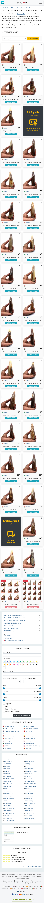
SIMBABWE (29, 748)
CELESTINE (8, 773)
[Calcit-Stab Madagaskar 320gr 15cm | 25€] (11, 558)
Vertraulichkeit (31, 874)
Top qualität (9, 638)
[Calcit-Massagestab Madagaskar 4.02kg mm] (33, 589)
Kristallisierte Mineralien (14, 620)
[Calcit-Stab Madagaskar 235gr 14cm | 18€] (11, 211)
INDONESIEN (9, 736)
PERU (28, 741)
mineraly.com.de (33, 886)
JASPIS (28, 788)
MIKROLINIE (29, 796)
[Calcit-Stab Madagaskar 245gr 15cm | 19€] (11, 337)
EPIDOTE (28, 776)
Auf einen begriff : (8, 671)
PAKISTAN (8, 743)
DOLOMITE (8, 776)
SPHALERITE (29, 813)
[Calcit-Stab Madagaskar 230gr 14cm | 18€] (33, 242)
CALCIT (7, 771)
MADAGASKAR (31, 738)
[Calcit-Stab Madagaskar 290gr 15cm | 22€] (33, 432)
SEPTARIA (29, 810)
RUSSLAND (30, 743)
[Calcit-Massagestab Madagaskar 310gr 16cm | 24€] (33, 526)
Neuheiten (7, 635)
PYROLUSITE (29, 801)
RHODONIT (8, 805)
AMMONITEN (29, 761)
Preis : (5, 686)
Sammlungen (14, 7)
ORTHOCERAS (9, 798)
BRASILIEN (9, 728)
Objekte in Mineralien (12, 623)
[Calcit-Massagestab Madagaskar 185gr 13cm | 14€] (11, 84)
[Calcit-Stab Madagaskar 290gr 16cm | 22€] (33, 463)
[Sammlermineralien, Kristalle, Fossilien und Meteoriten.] (2, 3)
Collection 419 (32, 38)
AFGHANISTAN (9, 726)
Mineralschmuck (11, 628)
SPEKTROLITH (9, 813)
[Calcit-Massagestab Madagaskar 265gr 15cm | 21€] (33, 400)
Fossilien (8, 626)
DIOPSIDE (28, 773)
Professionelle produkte (14, 640)
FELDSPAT (29, 778)
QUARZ (7, 803)
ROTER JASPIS (30, 808)
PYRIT (6, 801)
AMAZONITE (29, 759)
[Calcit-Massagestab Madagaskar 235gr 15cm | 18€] (11, 274)
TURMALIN (29, 815)
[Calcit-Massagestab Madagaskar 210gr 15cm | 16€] (11, 116)
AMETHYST (8, 761)
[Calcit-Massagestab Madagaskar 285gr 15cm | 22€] (11, 463)
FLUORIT (7, 781)
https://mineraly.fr (32, 883)
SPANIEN (29, 731)
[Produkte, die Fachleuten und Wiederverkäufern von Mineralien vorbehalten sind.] (19, 601)
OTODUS (28, 798)
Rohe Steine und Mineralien (14, 615)
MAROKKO (9, 738)
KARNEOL (7, 791)
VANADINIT (8, 818)
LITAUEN (29, 736)
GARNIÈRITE (29, 781)
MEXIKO (8, 741)
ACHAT (7, 759)
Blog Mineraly (8, 881)
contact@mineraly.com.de (15, 883)
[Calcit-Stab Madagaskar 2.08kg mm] (11, 589)
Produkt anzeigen (11, 70)
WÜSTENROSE (30, 818)
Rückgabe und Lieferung (13, 876)
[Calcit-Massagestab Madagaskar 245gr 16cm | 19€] (33, 305)
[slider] (4, 688)
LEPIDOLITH (29, 793)
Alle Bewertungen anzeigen (32, 866)
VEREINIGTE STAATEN (33, 746)
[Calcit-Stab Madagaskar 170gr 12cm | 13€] (11, 53)
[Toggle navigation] (40, 3)
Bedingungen (6, 874)
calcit (5, 65)
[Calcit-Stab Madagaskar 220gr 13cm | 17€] (11, 147)
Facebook (18, 881)
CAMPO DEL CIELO (31, 771)
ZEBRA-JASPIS (9, 820)
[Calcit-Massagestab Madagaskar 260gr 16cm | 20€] (33, 337)
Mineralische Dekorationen (14, 618)
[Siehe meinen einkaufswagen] (21, 3)
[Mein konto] (17, 3)
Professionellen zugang (28, 876)
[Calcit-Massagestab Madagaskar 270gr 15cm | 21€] (11, 432)
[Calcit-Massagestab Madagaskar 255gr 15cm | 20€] (11, 368)
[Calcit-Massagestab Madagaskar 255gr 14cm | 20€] (33, 368)
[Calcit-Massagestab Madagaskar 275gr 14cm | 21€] (11, 400)
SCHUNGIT (8, 810)
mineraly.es (15, 888)
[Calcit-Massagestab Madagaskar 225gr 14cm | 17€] (11, 179)
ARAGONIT (8, 766)
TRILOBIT (7, 815)
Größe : (5, 697)
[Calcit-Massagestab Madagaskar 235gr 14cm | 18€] (33, 211)
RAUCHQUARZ (30, 803)
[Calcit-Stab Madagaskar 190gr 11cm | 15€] (33, 84)
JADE (6, 788)
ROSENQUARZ (9, 808)
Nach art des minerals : (10, 678)
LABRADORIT (9, 793)
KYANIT (28, 791)
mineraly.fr (7, 886)
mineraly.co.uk (19, 886)
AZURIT (28, 766)
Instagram (26, 881)
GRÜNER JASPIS (30, 783)
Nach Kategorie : (7, 652)
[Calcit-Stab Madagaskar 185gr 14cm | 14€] (33, 53)
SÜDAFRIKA (8, 748)
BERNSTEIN (29, 768)
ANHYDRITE (8, 764)
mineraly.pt (37, 888)
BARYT (7, 768)
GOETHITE (8, 783)
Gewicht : (5, 692)
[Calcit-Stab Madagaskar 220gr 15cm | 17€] (33, 147)
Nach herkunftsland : (30, 678)
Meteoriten (9, 631)
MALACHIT (8, 796)
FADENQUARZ (9, 778)
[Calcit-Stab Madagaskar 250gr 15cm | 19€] (33, 274)
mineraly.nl (26, 888)
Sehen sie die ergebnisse (22, 715)
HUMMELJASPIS (30, 786)
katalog (5, 7)
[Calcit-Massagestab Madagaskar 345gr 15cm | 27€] (33, 558)
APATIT (28, 764)
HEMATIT (7, 786)
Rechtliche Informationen (18, 874)
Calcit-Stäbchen (25, 7)
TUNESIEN (8, 746)
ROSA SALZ (29, 805)
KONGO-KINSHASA (32, 728)
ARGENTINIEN (30, 726)
